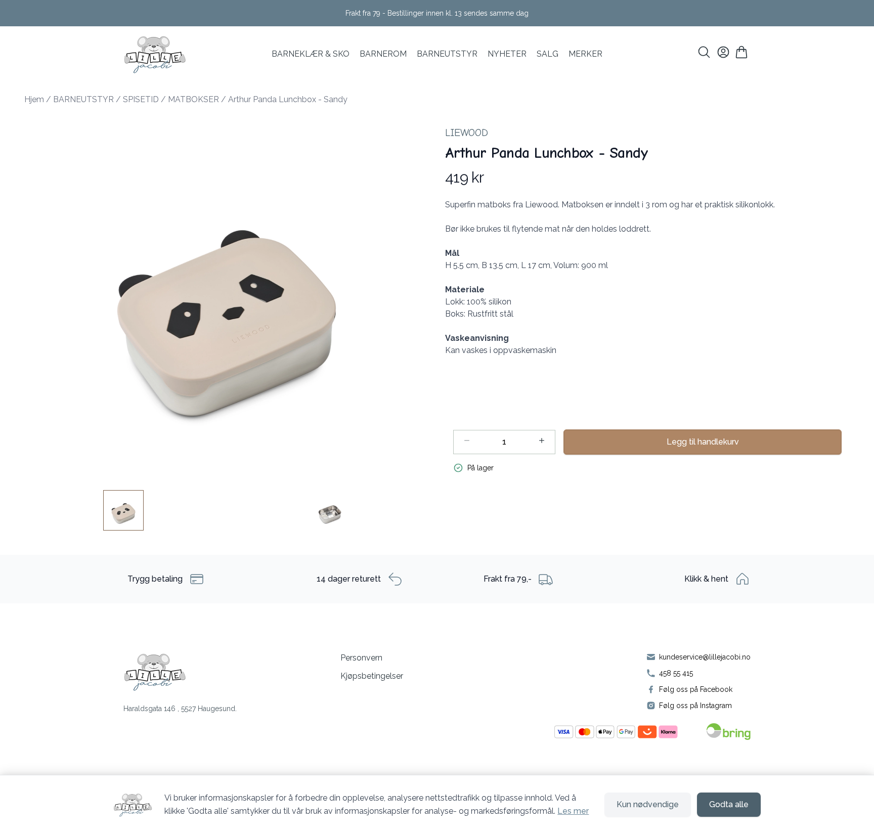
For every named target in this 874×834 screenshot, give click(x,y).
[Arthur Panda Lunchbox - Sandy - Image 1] (123, 510)
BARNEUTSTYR (83, 99)
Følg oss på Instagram (695, 705)
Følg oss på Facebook (695, 689)
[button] (226, 296)
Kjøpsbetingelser (371, 676)
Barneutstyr (447, 54)
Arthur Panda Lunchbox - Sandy (287, 99)
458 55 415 (676, 673)
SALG (547, 54)
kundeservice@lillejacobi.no (705, 657)
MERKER (585, 54)
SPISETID (141, 99)
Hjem (34, 99)
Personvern (361, 658)
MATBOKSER (193, 99)
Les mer (573, 811)
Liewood (466, 133)
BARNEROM (383, 54)
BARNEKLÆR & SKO (310, 54)
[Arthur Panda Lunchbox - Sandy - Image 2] (330, 510)
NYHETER (507, 54)
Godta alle (729, 804)
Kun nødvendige (648, 804)
